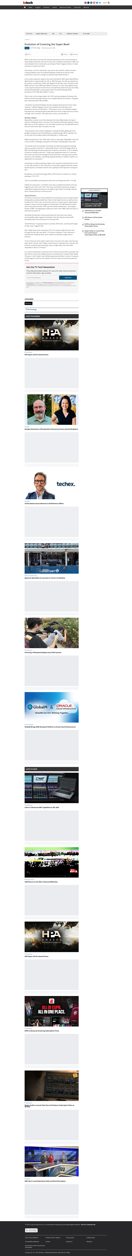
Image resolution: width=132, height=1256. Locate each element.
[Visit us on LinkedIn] (91, 3)
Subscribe (77, 7)
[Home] (24, 7)
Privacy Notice (30, 284)
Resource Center (65, 7)
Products (46, 7)
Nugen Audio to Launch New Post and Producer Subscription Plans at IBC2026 (95, 233)
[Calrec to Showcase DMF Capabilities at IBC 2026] (94, 200)
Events (54, 7)
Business (27, 39)
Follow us (65, 54)
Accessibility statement (32, 1241)
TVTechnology (36, 48)
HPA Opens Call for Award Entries (93, 218)
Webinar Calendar (72, 33)
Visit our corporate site (88, 1224)
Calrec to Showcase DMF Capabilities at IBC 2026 (93, 205)
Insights (37, 7)
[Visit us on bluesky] (97, 3)
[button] (106, 3)
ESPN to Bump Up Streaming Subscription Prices (95, 225)
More (86, 7)
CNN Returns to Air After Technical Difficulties (93, 211)
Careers (48, 1241)
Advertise (89, 1241)
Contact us (69, 1241)
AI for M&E (86, 33)
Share (29, 54)
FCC (61, 33)
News (30, 7)
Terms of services (48, 282)
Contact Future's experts (53, 1237)
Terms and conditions (31, 1237)
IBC (53, 33)
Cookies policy (90, 1237)
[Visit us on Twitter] (88, 3)
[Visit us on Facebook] (85, 3)
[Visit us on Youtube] (94, 3)
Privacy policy (70, 1237)
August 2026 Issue (41, 33)
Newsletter (75, 54)
